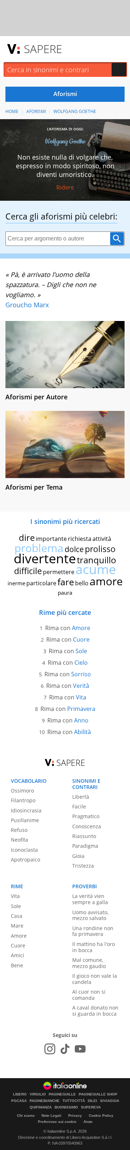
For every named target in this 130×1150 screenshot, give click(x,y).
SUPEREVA (91, 1107)
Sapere (43, 48)
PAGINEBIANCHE (45, 1101)
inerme (16, 583)
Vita (81, 697)
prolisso (100, 549)
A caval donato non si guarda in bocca (95, 1010)
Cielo (81, 663)
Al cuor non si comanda (88, 994)
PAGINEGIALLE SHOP (98, 1094)
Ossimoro (22, 790)
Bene (17, 965)
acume (95, 569)
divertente (45, 558)
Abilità (82, 732)
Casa (16, 915)
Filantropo (23, 800)
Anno (81, 720)
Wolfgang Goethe (74, 111)
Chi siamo (26, 1116)
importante (51, 539)
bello (81, 583)
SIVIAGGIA (109, 1101)
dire (27, 537)
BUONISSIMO (66, 1107)
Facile (79, 806)
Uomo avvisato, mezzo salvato (90, 915)
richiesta (79, 539)
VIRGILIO (38, 1094)
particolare (41, 583)
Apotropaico (25, 859)
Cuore (81, 639)
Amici (17, 955)
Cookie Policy (101, 1116)
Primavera (81, 709)
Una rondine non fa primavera (92, 931)
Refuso (19, 829)
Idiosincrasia (26, 810)
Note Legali (51, 1116)
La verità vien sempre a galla (90, 899)
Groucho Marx (27, 304)
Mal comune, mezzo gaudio (89, 962)
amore (106, 581)
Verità (81, 686)
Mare (17, 925)
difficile (28, 571)
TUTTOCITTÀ (73, 1101)
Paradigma (85, 845)
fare (65, 582)
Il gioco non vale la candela (94, 978)
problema (39, 548)
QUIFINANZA (41, 1107)
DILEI (92, 1101)
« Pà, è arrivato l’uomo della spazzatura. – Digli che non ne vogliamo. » (50, 284)
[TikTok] (65, 1048)
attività (101, 539)
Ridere (65, 187)
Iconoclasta (24, 849)
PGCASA (19, 1101)
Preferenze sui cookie (57, 1122)
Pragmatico (85, 816)
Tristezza (83, 865)
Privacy (75, 1116)
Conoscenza (86, 826)
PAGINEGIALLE (62, 1094)
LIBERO (20, 1094)
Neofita (19, 839)
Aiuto (87, 1122)
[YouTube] (80, 1048)
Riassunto (84, 836)
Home (11, 111)
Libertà (80, 796)
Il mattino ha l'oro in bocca (93, 947)
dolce (74, 549)
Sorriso (81, 674)
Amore (81, 628)
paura (65, 592)
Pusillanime (25, 820)
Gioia (78, 855)
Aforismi (36, 111)
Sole (81, 651)
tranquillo (96, 560)
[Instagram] (49, 1048)
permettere (58, 572)
